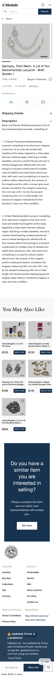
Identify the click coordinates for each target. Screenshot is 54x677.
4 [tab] (31, 61)
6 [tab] (47, 61)
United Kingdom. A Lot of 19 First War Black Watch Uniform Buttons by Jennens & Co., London (13, 422)
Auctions (6, 573)
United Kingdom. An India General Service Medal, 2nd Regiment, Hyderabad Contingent (39, 345)
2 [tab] (14, 61)
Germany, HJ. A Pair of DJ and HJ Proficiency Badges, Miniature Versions (13, 383)
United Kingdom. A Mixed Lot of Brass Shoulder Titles (39, 383)
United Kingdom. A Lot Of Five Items (12, 345)
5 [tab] (39, 61)
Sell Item (27, 526)
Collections (7, 584)
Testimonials (33, 573)
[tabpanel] (26, 41)
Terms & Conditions (11, 616)
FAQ (29, 584)
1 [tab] (6, 61)
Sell (4, 590)
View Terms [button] (14, 658)
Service (30, 578)
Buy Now (6, 578)
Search (44, 12)
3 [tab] (22, 61)
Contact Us (32, 602)
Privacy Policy (9, 622)
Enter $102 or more (12, 674)
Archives (6, 596)
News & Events (34, 590)
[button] (50, 5)
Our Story (31, 596)
